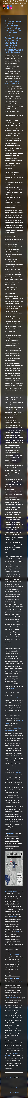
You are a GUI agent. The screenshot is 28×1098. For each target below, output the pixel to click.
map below (10, 833)
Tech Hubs (18, 772)
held (8, 998)
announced (14, 698)
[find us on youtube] (4, 6)
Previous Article (14, 1092)
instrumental (13, 899)
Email (10, 1077)
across (16, 998)
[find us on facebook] (11, 6)
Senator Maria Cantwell (15, 2)
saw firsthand (14, 916)
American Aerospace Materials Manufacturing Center (12, 83)
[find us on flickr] (11, 8)
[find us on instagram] (8, 6)
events (12, 998)
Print (6, 1077)
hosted (18, 932)
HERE (12, 689)
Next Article (14, 1088)
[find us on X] (4, 8)
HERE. (12, 829)
